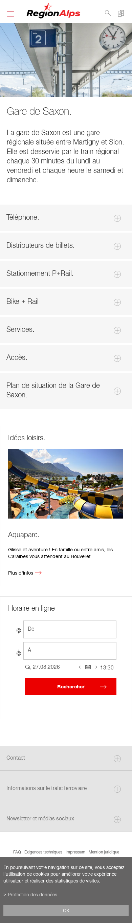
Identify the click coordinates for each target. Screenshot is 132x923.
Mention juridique (104, 851)
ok (66, 910)
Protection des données (32, 895)
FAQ (17, 851)
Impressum (75, 851)
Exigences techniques (43, 851)
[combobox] (69, 629)
